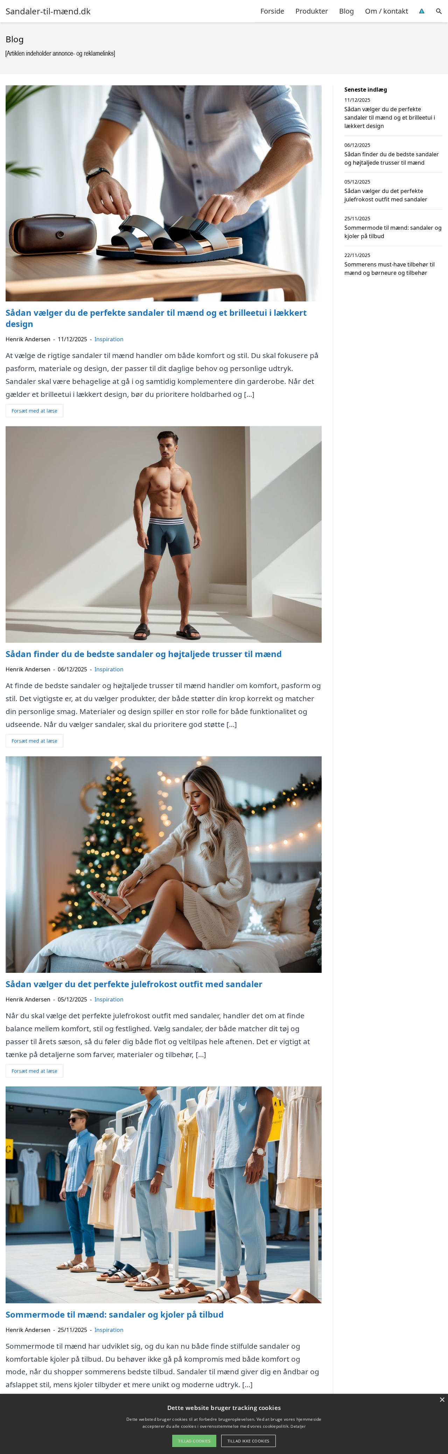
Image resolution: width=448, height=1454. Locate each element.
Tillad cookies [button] (194, 1441)
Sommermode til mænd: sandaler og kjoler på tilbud (393, 232)
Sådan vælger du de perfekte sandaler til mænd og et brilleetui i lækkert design (389, 117)
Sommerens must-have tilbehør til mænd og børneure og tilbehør (389, 269)
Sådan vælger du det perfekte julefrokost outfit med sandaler (385, 195)
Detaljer (297, 1426)
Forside (272, 11)
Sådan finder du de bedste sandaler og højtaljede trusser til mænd (391, 158)
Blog (346, 11)
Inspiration (109, 339)
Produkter (311, 11)
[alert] (224, 1424)
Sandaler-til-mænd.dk (48, 11)
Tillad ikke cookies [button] (248, 1441)
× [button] (441, 1400)
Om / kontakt (386, 11)
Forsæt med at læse (34, 410)
